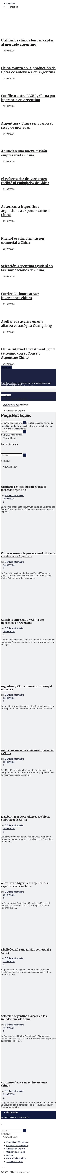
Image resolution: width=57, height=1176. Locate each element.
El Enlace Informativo (14, 495)
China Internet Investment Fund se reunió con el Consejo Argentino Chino (28, 353)
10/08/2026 (9, 631)
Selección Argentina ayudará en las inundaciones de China (27, 268)
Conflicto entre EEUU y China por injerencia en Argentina (28, 98)
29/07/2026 (9, 828)
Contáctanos (12, 1112)
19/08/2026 (9, 498)
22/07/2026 (9, 895)
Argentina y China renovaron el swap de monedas (27, 125)
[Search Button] (24, 431)
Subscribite (6, 395)
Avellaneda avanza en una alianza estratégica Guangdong (26, 323)
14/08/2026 (9, 565)
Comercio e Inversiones (17, 404)
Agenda (9, 1155)
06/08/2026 (9, 698)
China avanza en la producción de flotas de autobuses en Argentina (28, 70)
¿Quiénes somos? (14, 434)
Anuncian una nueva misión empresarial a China (24, 153)
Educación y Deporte (15, 410)
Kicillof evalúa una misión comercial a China (22, 240)
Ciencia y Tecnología (15, 1152)
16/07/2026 (9, 1028)
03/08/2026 (9, 762)
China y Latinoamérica (16, 428)
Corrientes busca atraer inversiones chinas (20, 296)
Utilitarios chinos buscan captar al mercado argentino (27, 42)
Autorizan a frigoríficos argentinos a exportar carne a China (25, 211)
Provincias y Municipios (17, 398)
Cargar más (6, 367)
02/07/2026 (9, 1094)
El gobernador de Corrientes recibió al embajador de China (25, 181)
